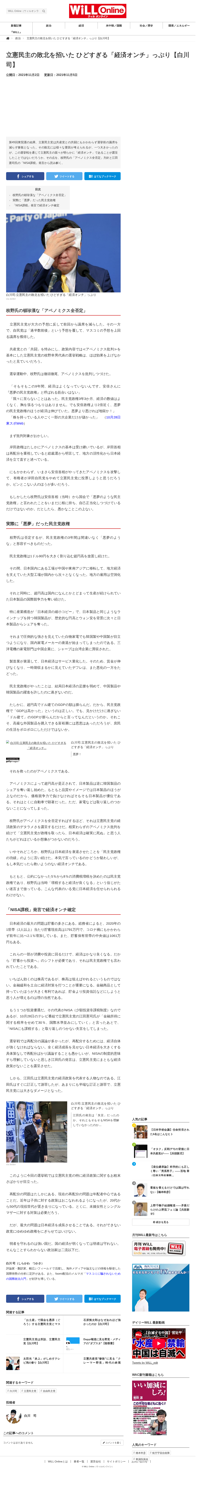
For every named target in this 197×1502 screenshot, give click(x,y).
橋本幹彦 (141, 1453)
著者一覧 (79, 1461)
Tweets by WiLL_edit (145, 1362)
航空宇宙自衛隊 (161, 1453)
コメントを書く (113, 1442)
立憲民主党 (30, 1391)
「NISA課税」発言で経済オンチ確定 (36, 205)
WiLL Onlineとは (58, 1461)
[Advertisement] (101, 110)
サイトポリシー (116, 1461)
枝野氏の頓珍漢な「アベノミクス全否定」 (40, 195)
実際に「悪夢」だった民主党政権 (34, 200)
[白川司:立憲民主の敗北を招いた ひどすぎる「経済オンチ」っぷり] (63, 252)
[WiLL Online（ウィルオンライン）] (97, 10)
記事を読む (34, 1324)
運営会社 (95, 1461)
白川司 (13, 1391)
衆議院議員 (142, 1459)
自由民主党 (49, 1391)
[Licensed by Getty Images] (63, 760)
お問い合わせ (140, 1461)
